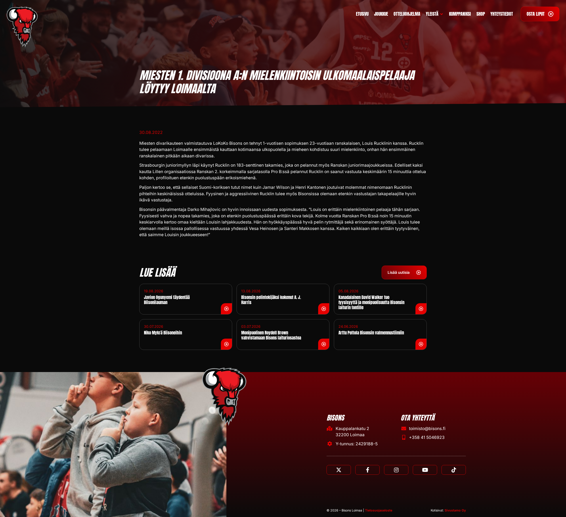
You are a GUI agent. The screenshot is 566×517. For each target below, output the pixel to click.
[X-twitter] (339, 470)
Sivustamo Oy (455, 510)
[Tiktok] (454, 470)
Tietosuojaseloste (378, 510)
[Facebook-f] (367, 470)
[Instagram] (396, 470)
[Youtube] (425, 470)
